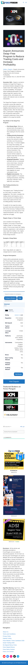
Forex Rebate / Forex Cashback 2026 (13, 640)
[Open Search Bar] (23, 2)
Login (23, 426)
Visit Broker (18, 374)
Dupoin (10, 69)
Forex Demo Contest (9, 649)
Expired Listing (7, 638)
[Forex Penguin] (9, 2)
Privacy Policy (7, 636)
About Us (5, 632)
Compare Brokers (10, 298)
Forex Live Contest (8, 651)
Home (5, 69)
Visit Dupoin (14, 381)
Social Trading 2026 (8, 642)
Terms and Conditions (9, 634)
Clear (19, 298)
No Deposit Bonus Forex (10, 645)
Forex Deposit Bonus (9, 647)
